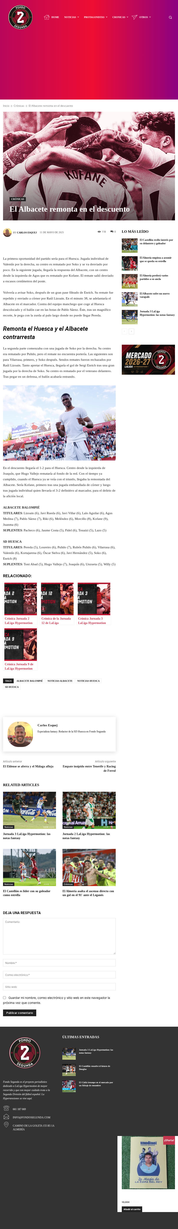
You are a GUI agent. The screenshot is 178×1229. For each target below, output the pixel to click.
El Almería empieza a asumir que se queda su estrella (155, 259)
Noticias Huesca (88, 681)
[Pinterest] (65, 245)
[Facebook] (39, 245)
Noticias (8, 826)
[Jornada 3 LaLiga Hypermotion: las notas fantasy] (29, 810)
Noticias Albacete (60, 681)
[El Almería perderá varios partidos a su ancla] (130, 281)
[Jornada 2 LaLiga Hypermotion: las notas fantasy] (89, 810)
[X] (52, 245)
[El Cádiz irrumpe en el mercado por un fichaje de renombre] (69, 1086)
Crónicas (19, 106)
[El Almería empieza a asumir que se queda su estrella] (130, 263)
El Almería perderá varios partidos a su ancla (154, 277)
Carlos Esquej (27, 232)
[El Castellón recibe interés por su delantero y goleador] (130, 245)
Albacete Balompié (29, 681)
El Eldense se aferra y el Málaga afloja (28, 766)
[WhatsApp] (78, 245)
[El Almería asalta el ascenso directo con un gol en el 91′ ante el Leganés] (89, 867)
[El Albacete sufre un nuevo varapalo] (130, 299)
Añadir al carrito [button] (132, 1209)
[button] (170, 17)
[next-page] (131, 331)
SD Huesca (12, 687)
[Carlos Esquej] (8, 232)
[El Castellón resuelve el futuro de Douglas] (69, 1070)
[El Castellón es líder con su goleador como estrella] (29, 867)
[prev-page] (124, 331)
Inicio (6, 106)
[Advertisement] (89, 67)
